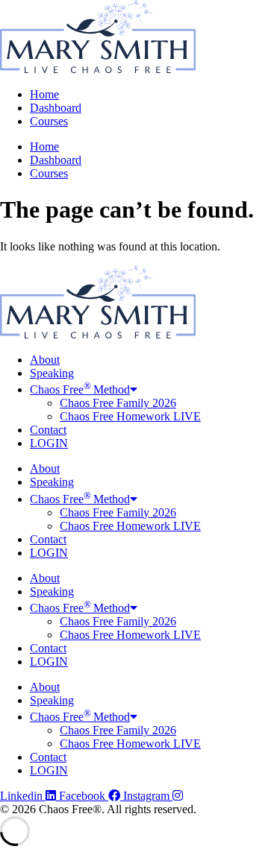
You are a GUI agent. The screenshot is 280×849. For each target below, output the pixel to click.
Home (44, 94)
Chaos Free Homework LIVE (130, 416)
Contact (48, 429)
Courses (49, 121)
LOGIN (49, 443)
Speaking (52, 373)
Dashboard (55, 107)
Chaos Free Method (80, 389)
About (45, 359)
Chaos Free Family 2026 (118, 403)
